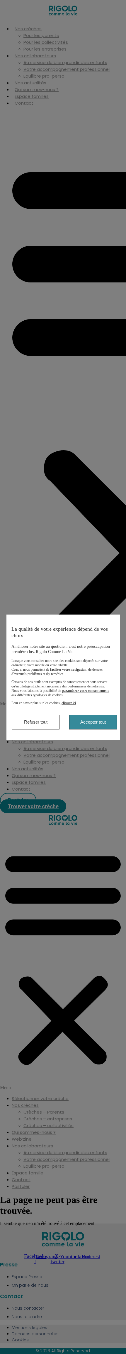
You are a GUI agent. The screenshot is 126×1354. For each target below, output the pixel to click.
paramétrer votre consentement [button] (85, 691)
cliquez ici (69, 703)
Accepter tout (93, 721)
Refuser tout (35, 721)
